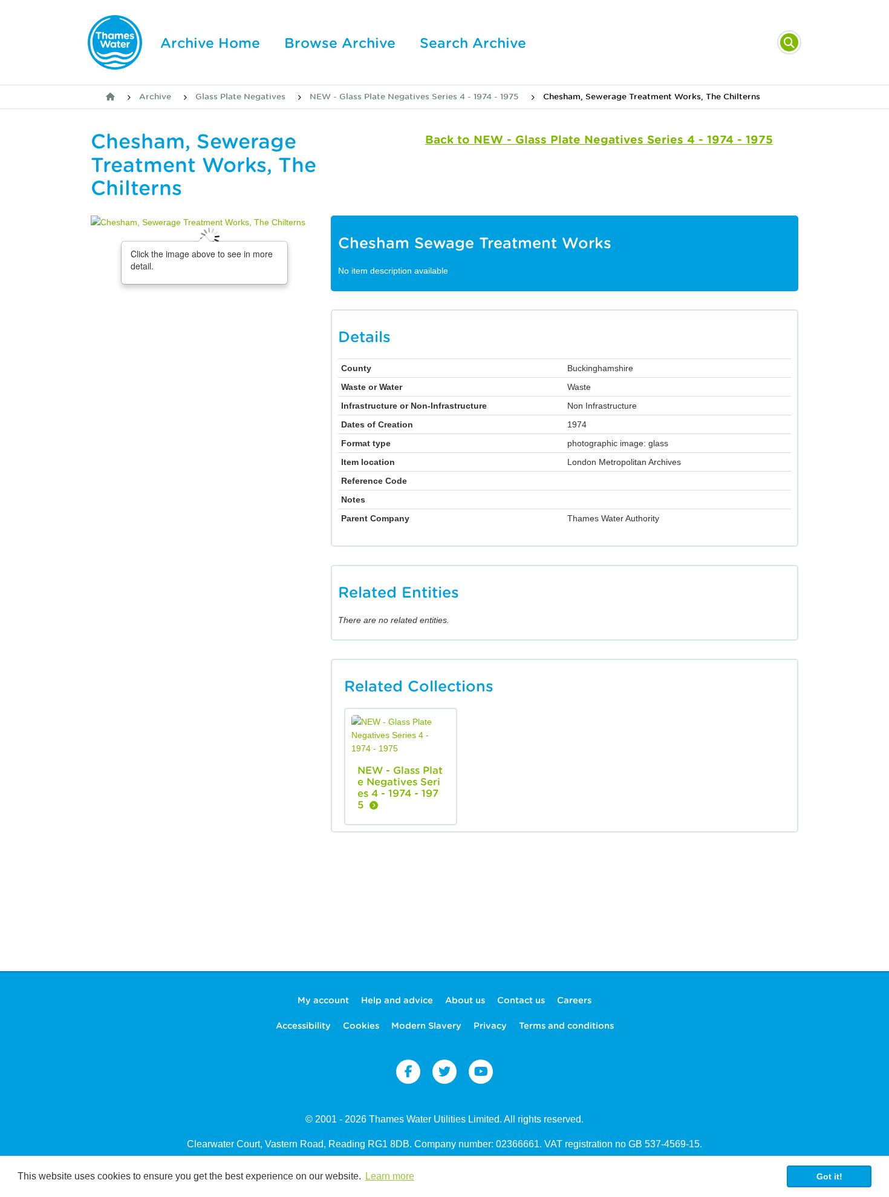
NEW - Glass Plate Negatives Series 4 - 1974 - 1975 (414, 96)
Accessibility (303, 1025)
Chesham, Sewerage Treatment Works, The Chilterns (651, 96)
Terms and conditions (566, 1025)
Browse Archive (340, 43)
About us (465, 1000)
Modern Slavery (426, 1025)
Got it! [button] (829, 1176)
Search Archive (473, 43)
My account (323, 1000)
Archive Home (210, 43)
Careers (574, 1000)
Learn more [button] (389, 1176)
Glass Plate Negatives (240, 96)
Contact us (521, 1000)
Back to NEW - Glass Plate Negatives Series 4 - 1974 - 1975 (599, 139)
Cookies (361, 1025)
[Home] (110, 96)
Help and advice (397, 1000)
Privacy (490, 1025)
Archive (155, 96)
